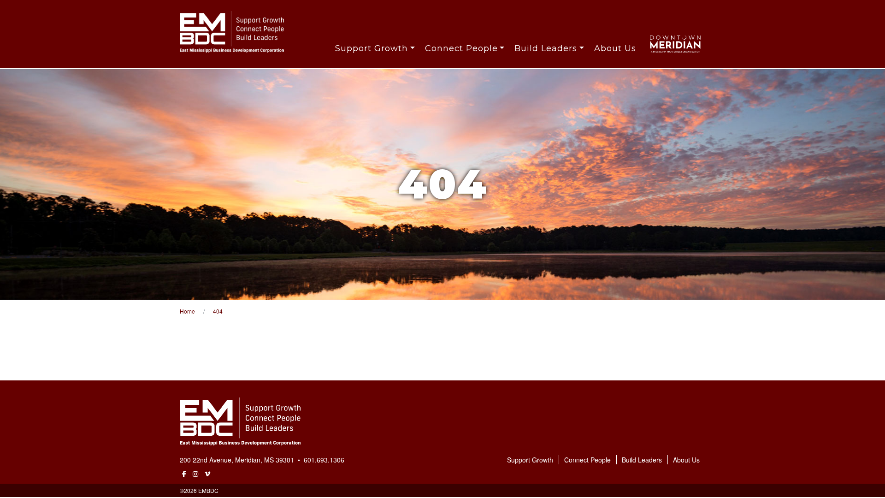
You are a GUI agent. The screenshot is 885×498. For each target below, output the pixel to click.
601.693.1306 (324, 459)
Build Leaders (545, 48)
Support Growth (371, 48)
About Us (615, 48)
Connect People (461, 48)
